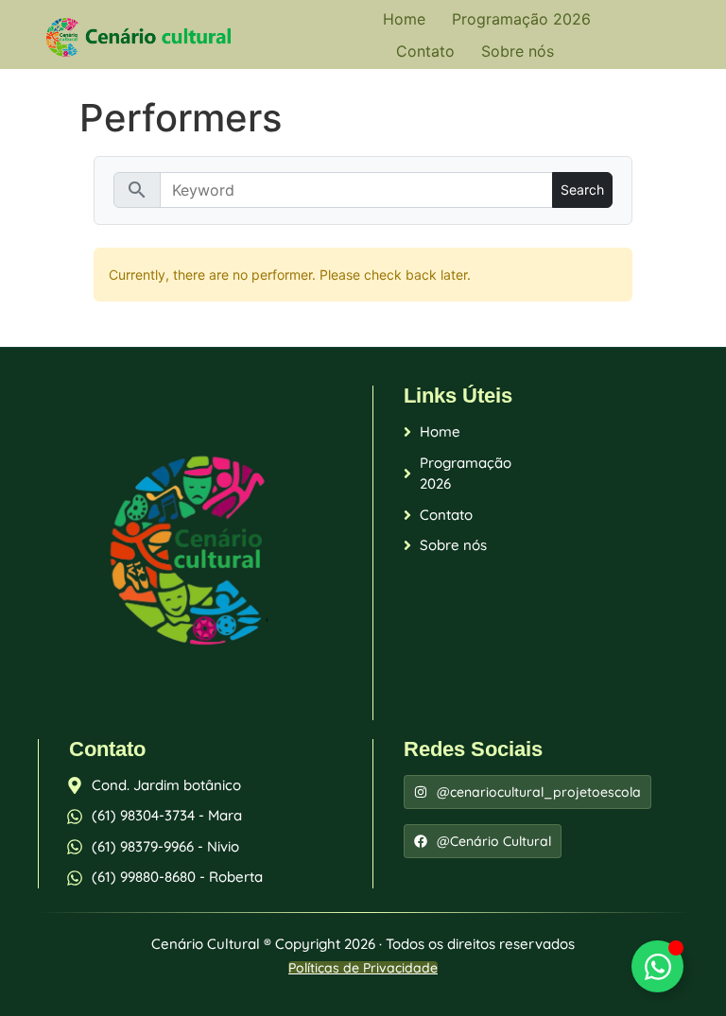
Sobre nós (517, 51)
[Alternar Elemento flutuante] (657, 966)
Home (404, 18)
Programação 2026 (521, 18)
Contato (425, 51)
